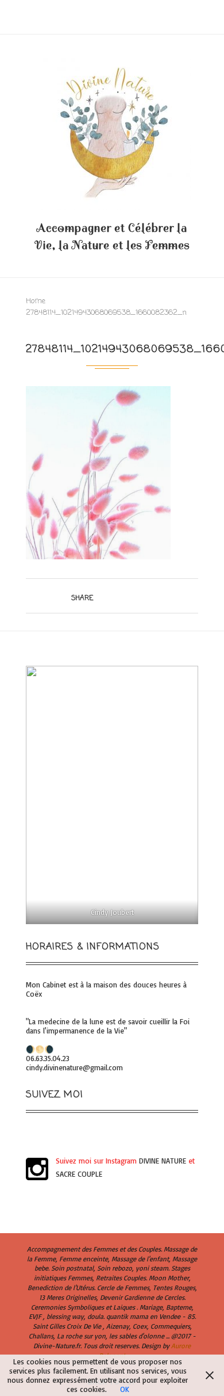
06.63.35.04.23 (47, 1058)
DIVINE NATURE (162, 1160)
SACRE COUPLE (79, 1173)
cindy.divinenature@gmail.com (74, 1067)
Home (35, 301)
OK (124, 1389)
